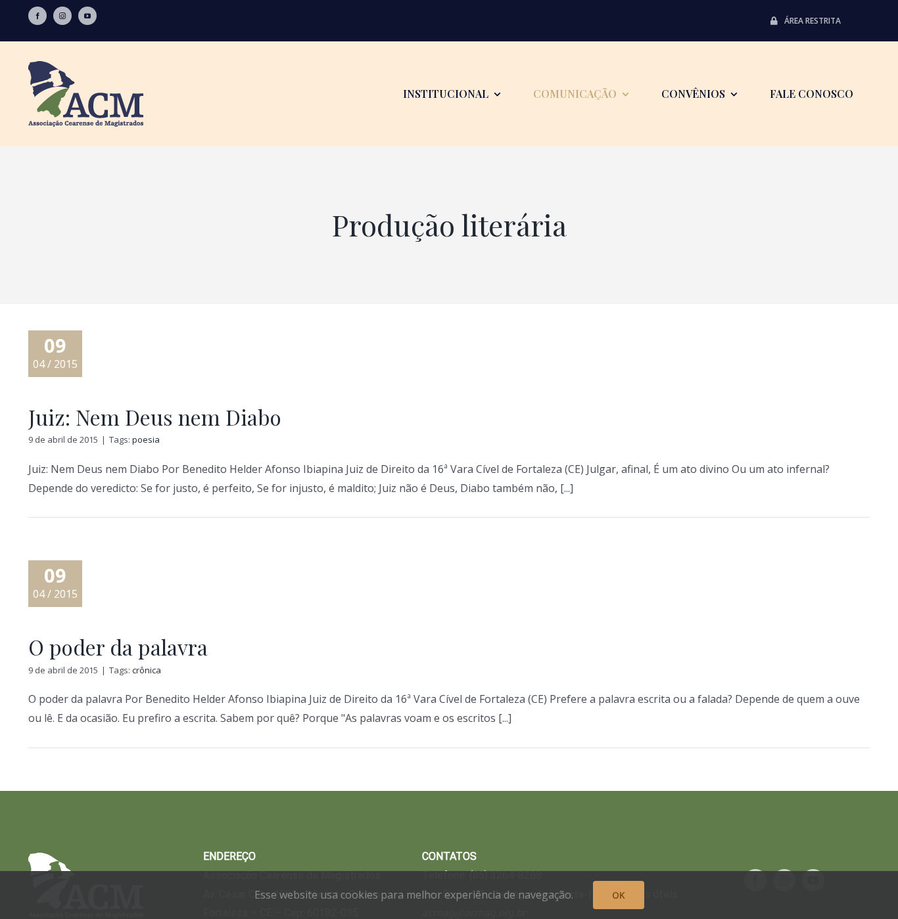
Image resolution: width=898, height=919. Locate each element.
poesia (146, 439)
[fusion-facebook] (37, 16)
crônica (146, 670)
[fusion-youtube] (87, 16)
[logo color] (85, 66)
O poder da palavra (118, 647)
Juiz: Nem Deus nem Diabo (154, 417)
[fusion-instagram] (62, 16)
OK (618, 895)
